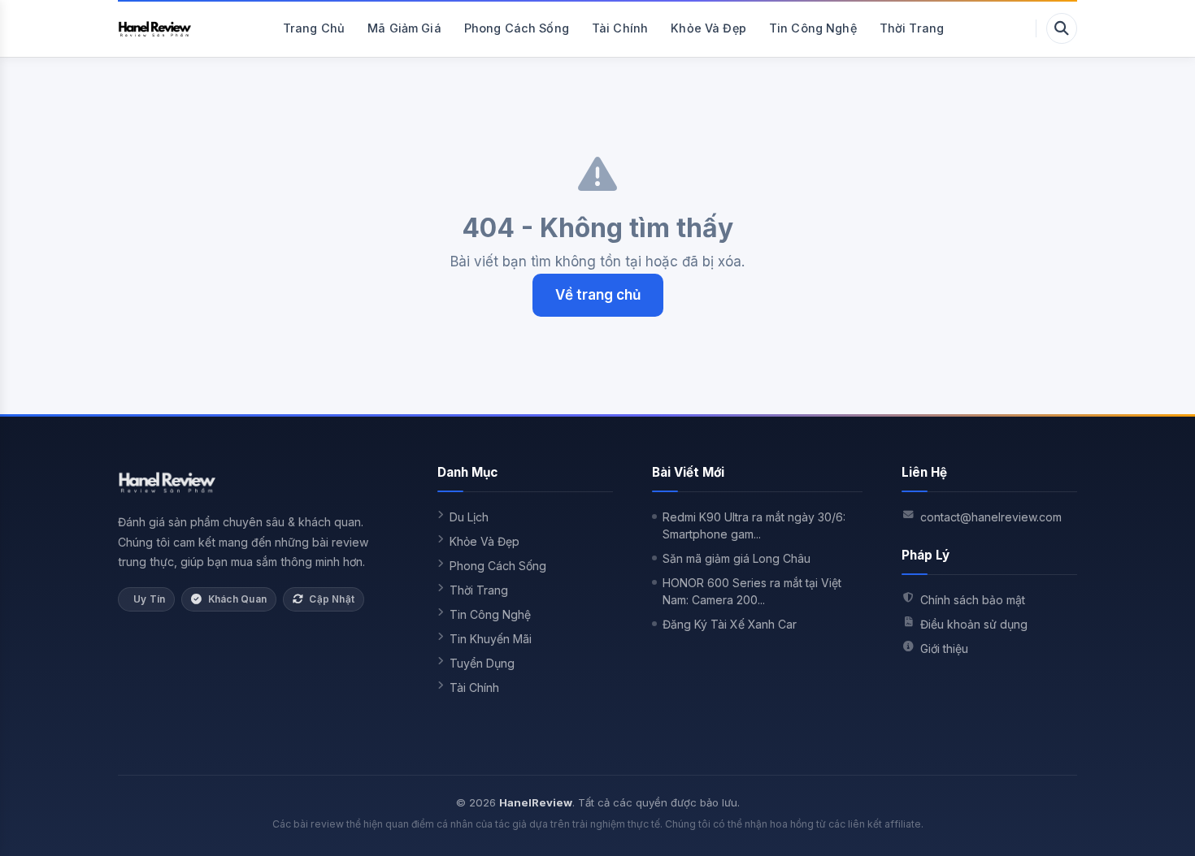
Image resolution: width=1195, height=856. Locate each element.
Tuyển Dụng (482, 663)
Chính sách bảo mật (972, 600)
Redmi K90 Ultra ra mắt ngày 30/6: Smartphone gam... (754, 525)
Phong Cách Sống (516, 28)
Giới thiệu (944, 648)
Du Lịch (469, 517)
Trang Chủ (314, 28)
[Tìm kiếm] (1061, 28)
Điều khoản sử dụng (974, 624)
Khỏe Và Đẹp (708, 28)
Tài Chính (620, 28)
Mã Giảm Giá (404, 28)
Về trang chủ (598, 295)
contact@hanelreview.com (991, 517)
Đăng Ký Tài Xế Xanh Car (730, 624)
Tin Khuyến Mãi (491, 639)
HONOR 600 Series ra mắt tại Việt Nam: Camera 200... (752, 591)
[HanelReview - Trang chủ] (154, 28)
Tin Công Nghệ (813, 28)
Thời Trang (912, 28)
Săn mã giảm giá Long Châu (736, 558)
